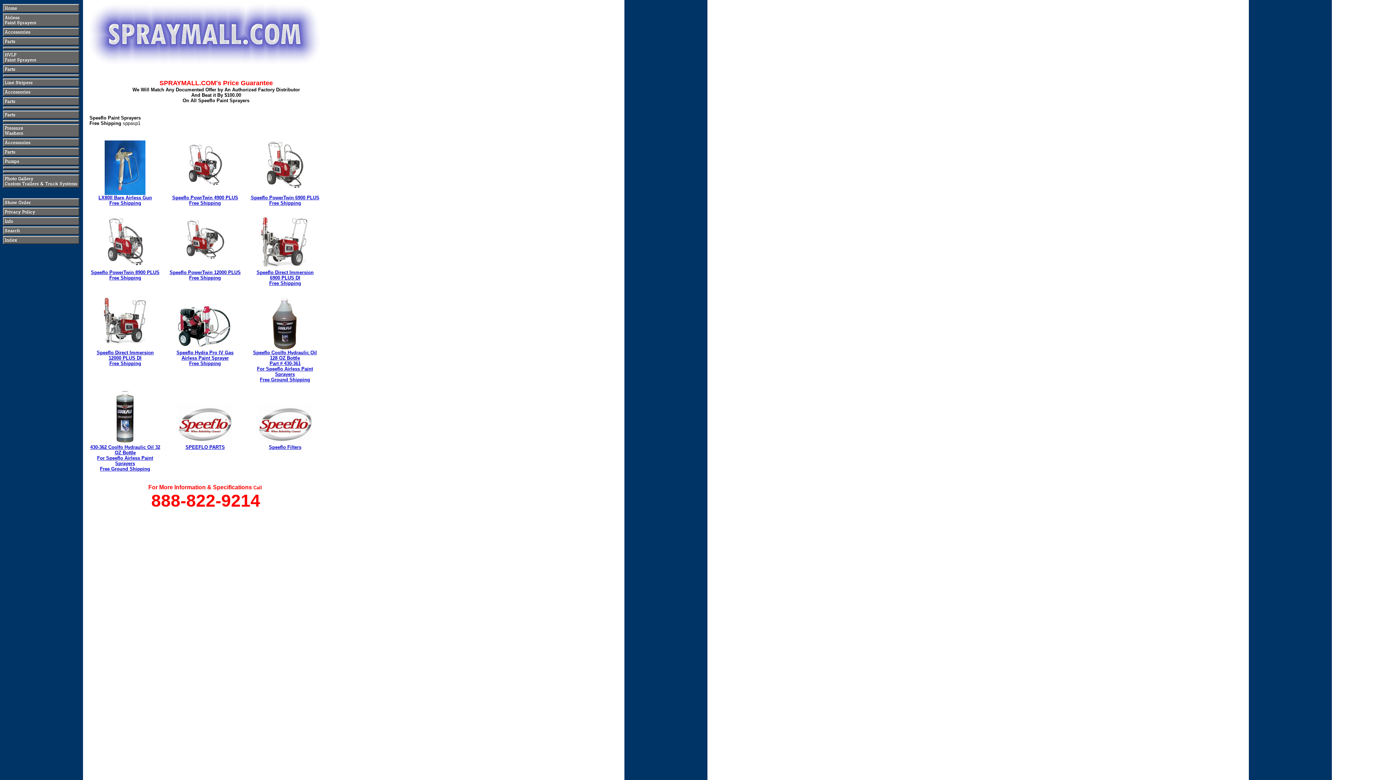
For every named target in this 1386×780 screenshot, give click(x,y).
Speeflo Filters (285, 447)
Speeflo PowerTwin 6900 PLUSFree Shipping (285, 200)
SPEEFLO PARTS (205, 447)
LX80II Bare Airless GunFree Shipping (125, 200)
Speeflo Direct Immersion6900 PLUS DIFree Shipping (285, 278)
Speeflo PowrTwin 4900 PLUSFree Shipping (205, 200)
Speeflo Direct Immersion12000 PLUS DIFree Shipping (125, 358)
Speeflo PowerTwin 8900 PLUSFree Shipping (125, 275)
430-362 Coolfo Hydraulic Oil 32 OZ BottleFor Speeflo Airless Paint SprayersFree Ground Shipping (125, 458)
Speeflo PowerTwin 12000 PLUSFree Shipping (205, 275)
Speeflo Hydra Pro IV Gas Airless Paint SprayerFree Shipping (205, 358)
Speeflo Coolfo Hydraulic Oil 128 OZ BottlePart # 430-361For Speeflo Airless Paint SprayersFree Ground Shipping (285, 366)
